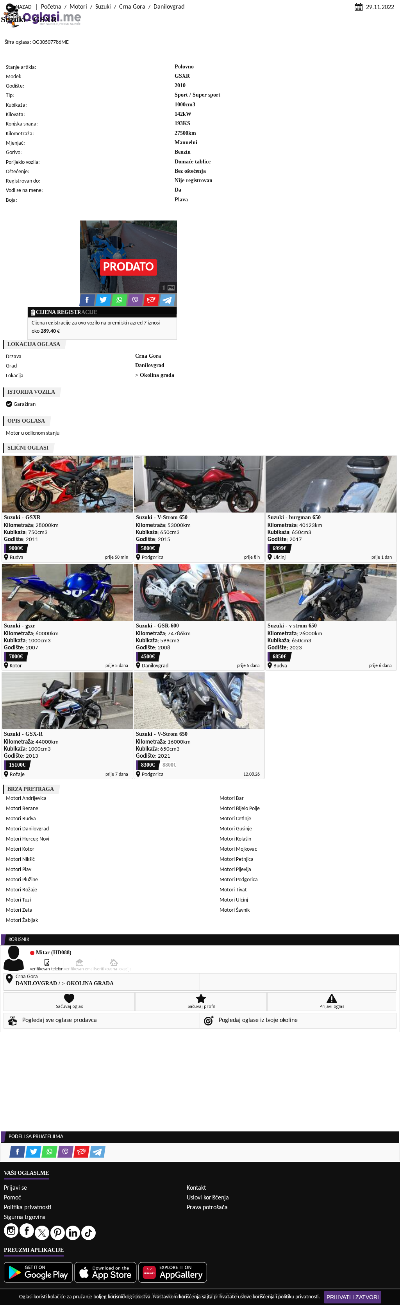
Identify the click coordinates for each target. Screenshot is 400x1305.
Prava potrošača (207, 1208)
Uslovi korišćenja (208, 1198)
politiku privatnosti (298, 1297)
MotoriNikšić (20, 859)
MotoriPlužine (22, 880)
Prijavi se (15, 1188)
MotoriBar (232, 798)
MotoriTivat (233, 890)
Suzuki (103, 7)
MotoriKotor (20, 849)
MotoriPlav (18, 870)
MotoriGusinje (236, 829)
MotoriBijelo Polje (240, 809)
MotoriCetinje (235, 819)
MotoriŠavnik (235, 910)
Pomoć (12, 1198)
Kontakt (196, 1188)
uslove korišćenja (256, 1297)
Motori (78, 7)
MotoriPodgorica (239, 880)
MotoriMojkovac (238, 849)
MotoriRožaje (21, 890)
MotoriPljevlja (235, 870)
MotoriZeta (19, 910)
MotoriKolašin (235, 839)
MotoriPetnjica (237, 859)
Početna (51, 7)
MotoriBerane (22, 809)
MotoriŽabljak (22, 920)
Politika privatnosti (27, 1208)
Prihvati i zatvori (353, 1297)
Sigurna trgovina (25, 1217)
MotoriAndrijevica (26, 798)
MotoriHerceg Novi (27, 839)
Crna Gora (132, 7)
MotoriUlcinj (234, 900)
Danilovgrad (169, 7)
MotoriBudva (21, 819)
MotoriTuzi (18, 900)
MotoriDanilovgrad (27, 829)
